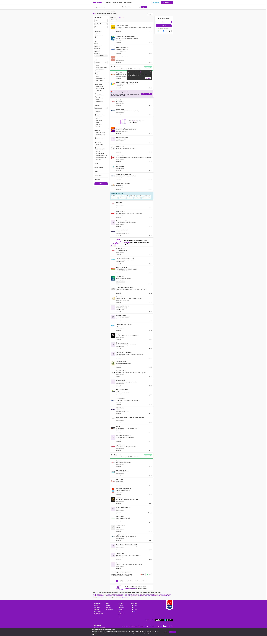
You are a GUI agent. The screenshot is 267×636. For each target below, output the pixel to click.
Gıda (97, 74)
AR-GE (97, 113)
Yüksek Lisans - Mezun (100, 148)
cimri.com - (132, 626)
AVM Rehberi (96, 609)
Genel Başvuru (99, 124)
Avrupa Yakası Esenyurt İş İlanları (131, 594)
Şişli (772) (113, 195)
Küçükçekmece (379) (146, 197)
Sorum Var (108, 605)
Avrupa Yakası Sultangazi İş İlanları (120, 597)
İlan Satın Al (121, 611)
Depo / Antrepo (99, 120)
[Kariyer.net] (99, 625)
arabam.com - (124, 626)
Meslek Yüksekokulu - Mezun (101, 155)
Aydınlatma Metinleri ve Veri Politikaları (98, 614)
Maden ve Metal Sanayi (100, 78)
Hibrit (97, 36)
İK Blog (120, 614)
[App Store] (159, 620)
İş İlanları (108, 2)
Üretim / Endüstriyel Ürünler (101, 67)
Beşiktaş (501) (132, 195)
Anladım (148, 78)
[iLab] (165, 626)
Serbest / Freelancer (100, 95)
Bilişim (97, 65)
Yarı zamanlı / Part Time (101, 136)
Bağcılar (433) (139, 195)
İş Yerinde (98, 33)
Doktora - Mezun (99, 144)
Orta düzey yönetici (100, 88)
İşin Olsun (121, 616)
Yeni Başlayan (99, 94)
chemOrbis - (128, 626)
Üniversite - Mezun (99, 151)
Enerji (97, 72)
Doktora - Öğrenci (99, 146)
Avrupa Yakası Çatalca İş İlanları (116, 595)
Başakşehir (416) (114, 197)
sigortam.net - (149, 626)
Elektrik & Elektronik (100, 69)
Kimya (97, 76)
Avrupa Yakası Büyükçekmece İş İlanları (115, 594)
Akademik (98, 111)
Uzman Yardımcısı (99, 101)
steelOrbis (152, 626)
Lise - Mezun (98, 159)
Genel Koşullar (96, 605)
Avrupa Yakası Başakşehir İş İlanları (104, 597)
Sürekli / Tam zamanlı (100, 132)
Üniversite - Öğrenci (100, 153)
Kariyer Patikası (97, 607)
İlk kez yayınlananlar (100, 55)
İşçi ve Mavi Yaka (99, 97)
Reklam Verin (121, 607)
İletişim (120, 609)
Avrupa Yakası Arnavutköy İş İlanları (149, 595)
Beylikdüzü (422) (147, 195)
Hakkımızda (121, 605)
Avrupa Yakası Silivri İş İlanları (99, 594)
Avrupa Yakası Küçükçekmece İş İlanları (132, 595)
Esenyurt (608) (119, 195)
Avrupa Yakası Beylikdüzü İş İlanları (101, 595)
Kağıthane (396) (122, 197)
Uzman (97, 92)
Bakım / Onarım (99, 116)
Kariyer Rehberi (122, 613)
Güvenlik (98, 71)
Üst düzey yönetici (99, 86)
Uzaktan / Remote (99, 35)
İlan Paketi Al (156, 2)
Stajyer (97, 99)
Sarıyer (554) (126, 195)
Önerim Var (108, 607)
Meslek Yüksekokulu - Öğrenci (101, 157)
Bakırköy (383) (129, 197)
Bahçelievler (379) (137, 197)
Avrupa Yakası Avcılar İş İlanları (164, 594)
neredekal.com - (144, 626)
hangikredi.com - (139, 626)
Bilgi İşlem (98, 118)
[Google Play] (169, 620)
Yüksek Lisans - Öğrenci (100, 149)
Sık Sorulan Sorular (110, 609)
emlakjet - (135, 626)
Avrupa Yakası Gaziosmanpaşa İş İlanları (148, 594)
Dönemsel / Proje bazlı (100, 134)
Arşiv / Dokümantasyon (100, 115)
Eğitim (97, 122)
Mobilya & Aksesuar (100, 80)
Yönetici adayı (99, 90)
